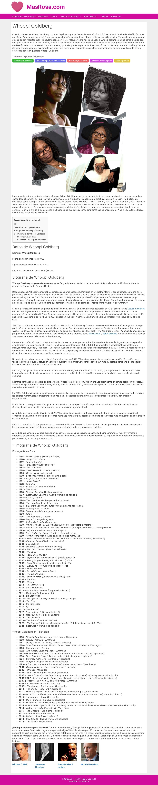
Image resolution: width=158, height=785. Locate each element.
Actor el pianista (122, 61)
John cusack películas (23, 61)
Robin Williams (110, 333)
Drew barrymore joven (78, 61)
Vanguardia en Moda (69, 16)
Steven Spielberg (136, 308)
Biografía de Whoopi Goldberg (29, 230)
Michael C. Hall (19, 764)
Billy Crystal (94, 333)
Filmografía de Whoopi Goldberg (30, 234)
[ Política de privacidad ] (85, 779)
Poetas (105, 16)
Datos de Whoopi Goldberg (27, 227)
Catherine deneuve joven (101, 61)
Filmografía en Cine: (28, 237)
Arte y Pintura (90, 16)
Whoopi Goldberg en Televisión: (33, 240)
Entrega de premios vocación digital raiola (30, 16)
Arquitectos (116, 16)
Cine (53, 16)
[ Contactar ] (67, 779)
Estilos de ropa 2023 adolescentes (50, 61)
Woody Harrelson (89, 764)
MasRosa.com (46, 6)
